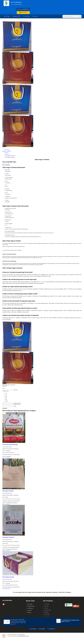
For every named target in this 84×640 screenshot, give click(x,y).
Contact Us (35, 16)
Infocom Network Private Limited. (23, 636)
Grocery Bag (47, 614)
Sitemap (29, 612)
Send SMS (42, 629)
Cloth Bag (46, 606)
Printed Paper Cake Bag (8, 577)
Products (7, 154)
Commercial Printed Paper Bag (9, 444)
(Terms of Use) (22, 634)
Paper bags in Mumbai (7, 491)
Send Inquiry (24, 12)
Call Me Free (52, 629)
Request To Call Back (6, 151)
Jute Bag (46, 608)
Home (6, 152)
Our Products (26, 16)
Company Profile (16, 16)
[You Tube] (4, 605)
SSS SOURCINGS (16, 3)
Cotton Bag (47, 604)
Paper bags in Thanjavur (8, 537)
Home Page (6, 16)
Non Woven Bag (48, 610)
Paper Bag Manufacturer (10, 155)
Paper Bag (46, 612)
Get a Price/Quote (6, 164)
